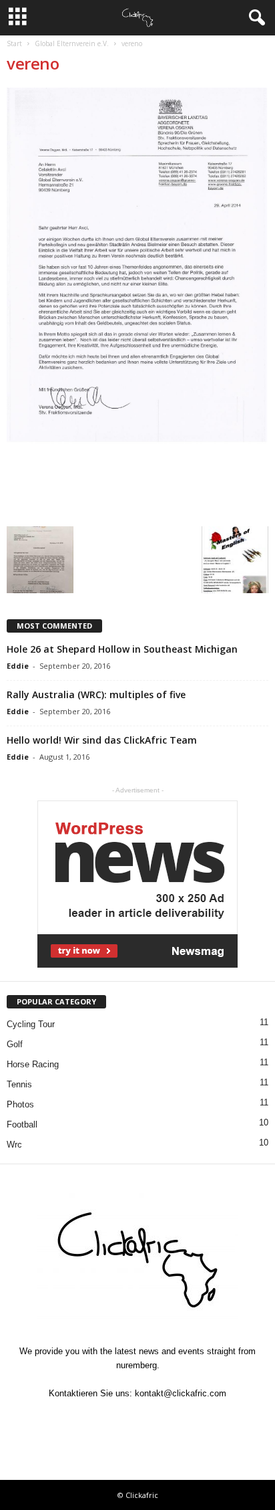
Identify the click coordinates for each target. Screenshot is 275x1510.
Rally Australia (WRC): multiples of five (96, 694)
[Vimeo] (138, 1419)
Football (22, 1124)
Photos (20, 1104)
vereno (33, 63)
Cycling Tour (31, 1024)
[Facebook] (77, 1419)
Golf (15, 1044)
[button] (254, 18)
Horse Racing (33, 1064)
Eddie (18, 666)
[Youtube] (199, 1419)
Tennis (19, 1084)
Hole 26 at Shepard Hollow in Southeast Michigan (122, 649)
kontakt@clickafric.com (180, 1393)
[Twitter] (108, 1419)
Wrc (14, 1145)
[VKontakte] (169, 1419)
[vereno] (137, 304)
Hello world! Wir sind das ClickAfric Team (102, 740)
